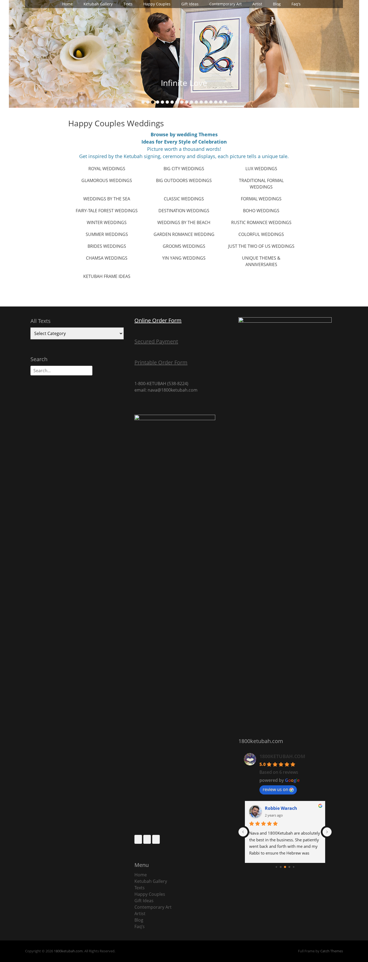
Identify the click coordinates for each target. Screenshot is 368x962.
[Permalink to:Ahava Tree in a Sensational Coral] (184, 54)
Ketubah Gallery (98, 3)
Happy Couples (157, 3)
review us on (275, 789)
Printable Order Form (161, 362)
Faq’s (139, 926)
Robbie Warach (281, 808)
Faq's (296, 3)
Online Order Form (158, 320)
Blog (277, 3)
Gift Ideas (190, 3)
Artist (257, 3)
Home (67, 3)
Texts (128, 3)
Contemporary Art (225, 3)
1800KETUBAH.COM (282, 756)
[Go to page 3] (289, 867)
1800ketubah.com (68, 951)
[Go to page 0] (276, 866)
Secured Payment (156, 341)
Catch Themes (331, 951)
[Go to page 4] (293, 866)
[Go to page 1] (281, 867)
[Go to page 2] (285, 867)
